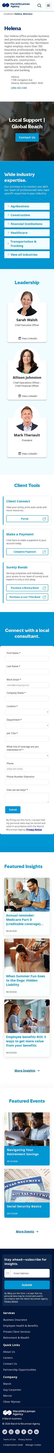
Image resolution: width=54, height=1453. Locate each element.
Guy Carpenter (12, 1389)
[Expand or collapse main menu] (48, 5)
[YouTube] (30, 1431)
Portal (24, 518)
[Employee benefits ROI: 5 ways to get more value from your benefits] (27, 1016)
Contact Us (10, 1363)
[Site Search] (40, 6)
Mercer (7, 1395)
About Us (9, 1351)
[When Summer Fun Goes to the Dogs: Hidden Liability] (27, 955)
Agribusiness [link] (20, 206)
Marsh (7, 1383)
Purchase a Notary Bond (25, 587)
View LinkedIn (29, 338)
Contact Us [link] (27, 137)
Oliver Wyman (11, 1401)
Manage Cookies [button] (33, 1444)
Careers (8, 1357)
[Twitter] (17, 1431)
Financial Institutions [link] (26, 224)
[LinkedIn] (36, 1431)
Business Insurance (15, 1319)
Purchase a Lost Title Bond (25, 597)
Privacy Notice (25, 1439)
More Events (25, 1231)
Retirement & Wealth (16, 1337)
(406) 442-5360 (19, 87)
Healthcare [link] (19, 233)
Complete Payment (25, 551)
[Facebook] (23, 1431)
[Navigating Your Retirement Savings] (27, 1129)
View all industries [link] (24, 255)
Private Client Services (16, 1331)
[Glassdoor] (4, 1432)
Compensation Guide (13, 1444)
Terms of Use (9, 1439)
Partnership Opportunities (19, 1369)
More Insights (25, 1070)
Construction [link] (20, 215)
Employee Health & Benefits (20, 1325)
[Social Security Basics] (27, 1185)
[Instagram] (11, 1432)
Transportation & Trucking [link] (23, 244)
